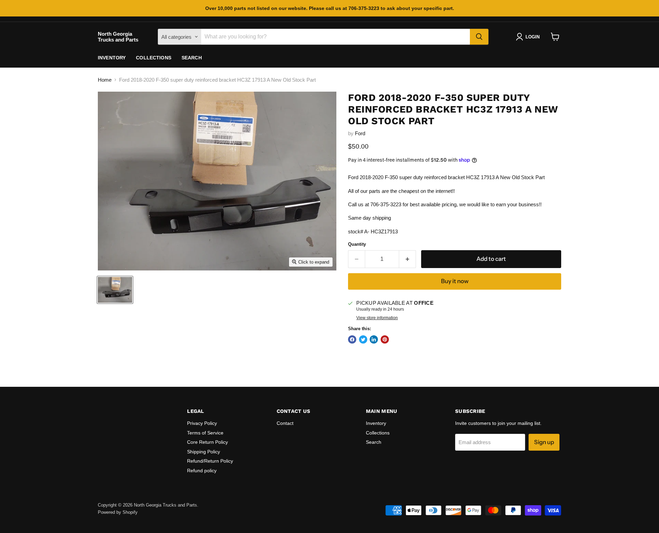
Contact (285, 423)
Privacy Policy (202, 423)
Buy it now (455, 281)
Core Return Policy (207, 442)
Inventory (112, 57)
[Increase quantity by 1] (407, 259)
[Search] (479, 37)
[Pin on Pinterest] (385, 339)
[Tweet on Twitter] (363, 339)
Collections (153, 57)
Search (192, 57)
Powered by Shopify (118, 512)
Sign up (544, 442)
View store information (377, 317)
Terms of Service (205, 433)
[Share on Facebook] (352, 339)
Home (105, 80)
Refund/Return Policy (210, 461)
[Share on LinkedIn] (374, 339)
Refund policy (202, 470)
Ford (360, 133)
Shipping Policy (203, 451)
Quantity (357, 244)
